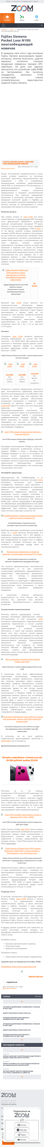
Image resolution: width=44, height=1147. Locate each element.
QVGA (37, 535)
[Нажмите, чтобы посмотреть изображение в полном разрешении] (15, 280)
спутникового (25, 614)
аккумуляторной (19, 880)
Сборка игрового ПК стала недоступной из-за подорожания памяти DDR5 (21, 1064)
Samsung (30, 439)
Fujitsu (6, 285)
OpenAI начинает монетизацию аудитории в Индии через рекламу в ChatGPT (22, 1056)
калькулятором (17, 860)
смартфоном (23, 229)
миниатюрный (23, 219)
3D (36, 525)
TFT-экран (35, 561)
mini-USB (26, 729)
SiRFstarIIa (27, 647)
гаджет (33, 884)
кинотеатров (24, 501)
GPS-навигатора (30, 896)
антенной (14, 654)
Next (22, 1040)
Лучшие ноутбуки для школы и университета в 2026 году (16, 1018)
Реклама (14, 1100)
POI (31, 499)
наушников (13, 729)
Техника (7, 20)
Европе (6, 927)
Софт (37, 20)
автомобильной (36, 650)
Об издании (5, 1100)
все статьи (38, 996)
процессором (20, 712)
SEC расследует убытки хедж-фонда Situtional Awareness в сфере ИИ (18, 1071)
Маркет (35, 1)
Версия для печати (8, 168)
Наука (22, 20)
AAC (21, 824)
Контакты (12, 1102)
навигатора (15, 348)
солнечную (19, 544)
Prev (22, 1001)
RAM (11, 700)
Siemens (12, 285)
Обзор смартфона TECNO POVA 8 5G (17, 1013)
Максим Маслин (36, 976)
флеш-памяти (17, 702)
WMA (26, 824)
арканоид (11, 843)
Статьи (11, 29)
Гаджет (40, 798)
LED (36, 729)
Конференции (27, 1)
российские (6, 932)
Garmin (25, 200)
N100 (19, 303)
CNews (8, 1)
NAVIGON (5, 480)
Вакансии (4, 1102)
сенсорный (27, 561)
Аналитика (16, 1)
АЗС (8, 501)
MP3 (17, 824)
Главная (3, 29)
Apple (29, 308)
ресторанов (37, 501)
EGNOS (34, 417)
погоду (29, 544)
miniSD (26, 346)
